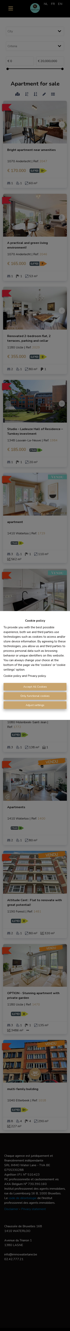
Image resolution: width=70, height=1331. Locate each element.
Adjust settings (35, 705)
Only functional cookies (35, 696)
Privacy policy (37, 676)
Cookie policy (12, 676)
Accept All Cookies (35, 687)
